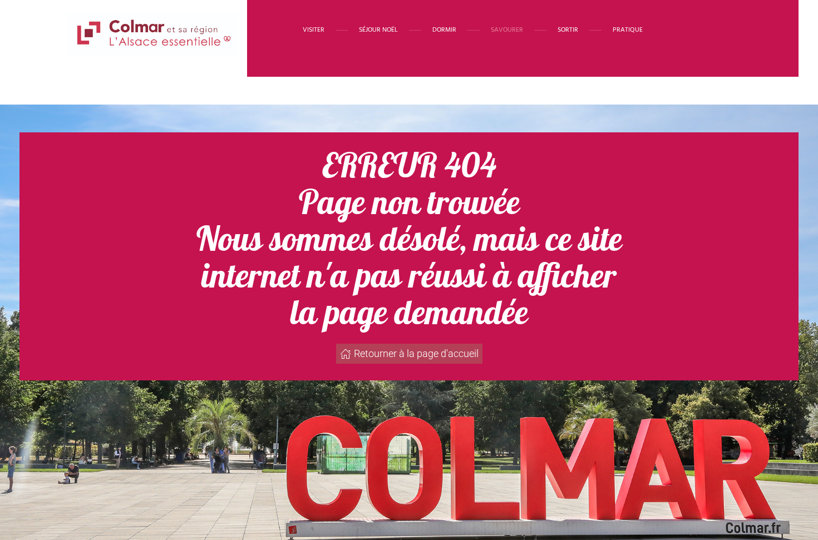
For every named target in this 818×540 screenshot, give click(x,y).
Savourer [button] (507, 30)
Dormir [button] (444, 30)
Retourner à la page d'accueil (416, 353)
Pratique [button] (628, 30)
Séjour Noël (378, 30)
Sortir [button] (568, 30)
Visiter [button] (313, 30)
